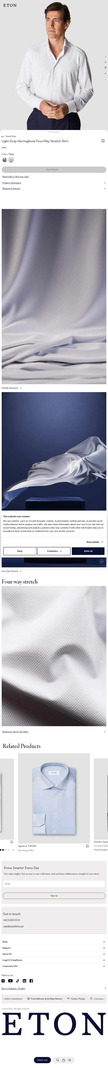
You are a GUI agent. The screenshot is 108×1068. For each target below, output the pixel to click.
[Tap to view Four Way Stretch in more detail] (54, 483)
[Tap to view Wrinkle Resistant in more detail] (54, 300)
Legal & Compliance (12, 960)
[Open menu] (69, 1060)
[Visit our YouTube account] (10, 981)
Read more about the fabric (15, 732)
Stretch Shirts (11, 136)
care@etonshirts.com (13, 926)
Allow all (88, 551)
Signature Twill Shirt (27, 846)
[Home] (54, 1024)
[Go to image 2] (105, 62)
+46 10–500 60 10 (11, 920)
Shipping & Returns (11, 189)
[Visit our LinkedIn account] (24, 981)
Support (6, 948)
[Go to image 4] (105, 73)
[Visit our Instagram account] (3, 981)
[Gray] (11, 160)
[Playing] (102, 378)
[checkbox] (103, 141)
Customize (52, 551)
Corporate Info (10, 966)
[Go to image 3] (105, 67)
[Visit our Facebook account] (31, 981)
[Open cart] (63, 1060)
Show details (92, 542)
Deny (19, 551)
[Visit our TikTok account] (17, 981)
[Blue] (4, 160)
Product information (11, 183)
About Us (7, 954)
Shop (5, 942)
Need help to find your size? (15, 177)
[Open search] (58, 1060)
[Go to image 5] (105, 79)
